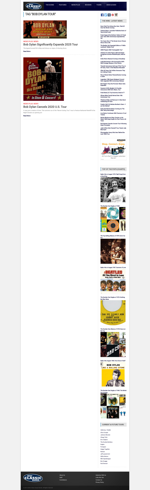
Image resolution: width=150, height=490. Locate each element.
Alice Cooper (104, 432)
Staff (61, 477)
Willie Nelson (104, 456)
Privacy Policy (100, 482)
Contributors (63, 480)
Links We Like (100, 477)
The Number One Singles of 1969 (110, 206)
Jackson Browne (105, 435)
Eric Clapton (104, 439)
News (36, 41)
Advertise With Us (101, 475)
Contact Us (99, 480)
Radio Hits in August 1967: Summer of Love (113, 267)
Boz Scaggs (104, 461)
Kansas (103, 451)
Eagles (102, 444)
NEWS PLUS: (28, 41)
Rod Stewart (104, 463)
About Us (62, 475)
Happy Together (105, 449)
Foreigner (103, 447)
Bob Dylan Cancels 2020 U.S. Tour (45, 106)
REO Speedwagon (106, 459)
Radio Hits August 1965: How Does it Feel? (113, 361)
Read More (26, 51)
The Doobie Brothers (106, 442)
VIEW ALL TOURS (106, 430)
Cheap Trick (104, 437)
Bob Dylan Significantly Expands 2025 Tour (50, 44)
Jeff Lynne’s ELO (105, 454)
